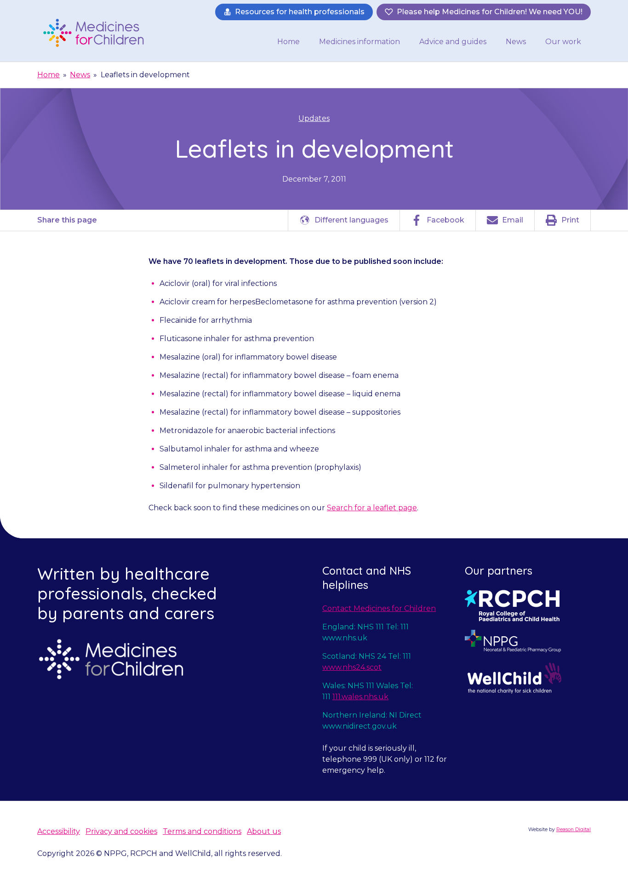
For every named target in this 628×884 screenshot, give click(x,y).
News (516, 41)
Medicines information (359, 41)
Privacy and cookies (121, 831)
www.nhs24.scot (352, 667)
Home (288, 41)
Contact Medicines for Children (379, 608)
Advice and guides (452, 41)
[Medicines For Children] (96, 32)
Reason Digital (573, 830)
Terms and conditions (202, 831)
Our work (563, 41)
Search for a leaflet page (372, 507)
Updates (314, 118)
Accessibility (58, 831)
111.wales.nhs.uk (360, 696)
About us (264, 831)
